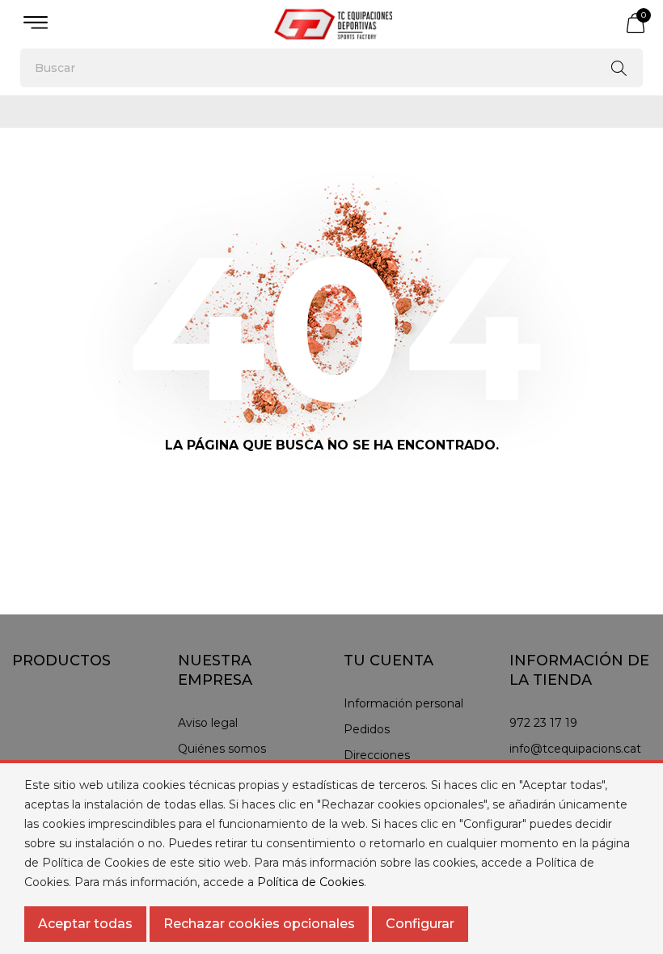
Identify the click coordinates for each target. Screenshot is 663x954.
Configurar (420, 923)
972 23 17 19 (543, 723)
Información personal (403, 703)
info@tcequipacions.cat (575, 748)
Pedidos (367, 729)
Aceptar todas (85, 923)
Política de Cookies (310, 882)
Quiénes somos (222, 748)
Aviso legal (208, 723)
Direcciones (377, 755)
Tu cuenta (388, 660)
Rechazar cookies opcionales (259, 923)
